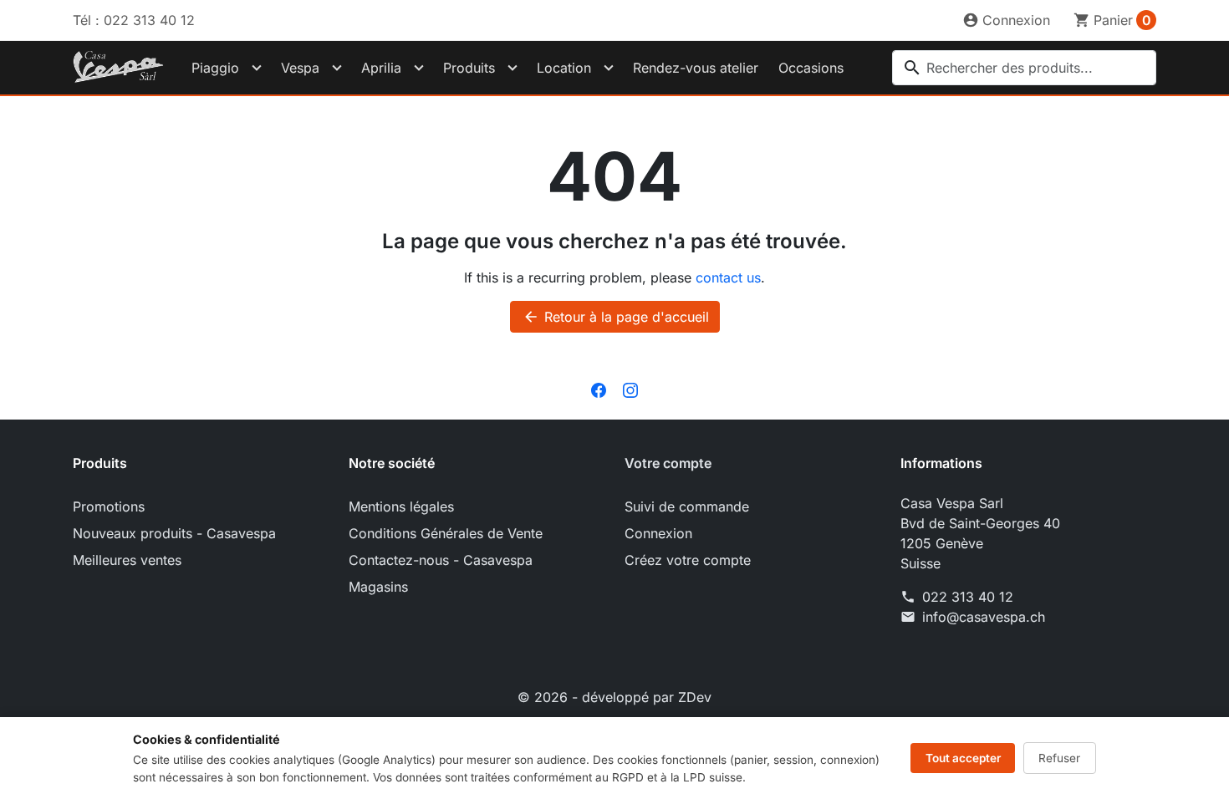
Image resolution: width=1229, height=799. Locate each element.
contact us (728, 277)
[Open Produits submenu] (512, 67)
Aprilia (381, 67)
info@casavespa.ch (983, 616)
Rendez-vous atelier (695, 67)
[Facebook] (598, 389)
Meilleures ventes (127, 560)
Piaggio (215, 67)
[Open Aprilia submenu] (419, 67)
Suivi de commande (687, 506)
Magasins (378, 586)
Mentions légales (401, 506)
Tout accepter (963, 758)
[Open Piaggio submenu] (257, 67)
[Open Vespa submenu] (337, 67)
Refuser (1059, 758)
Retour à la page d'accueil (616, 316)
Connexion (658, 533)
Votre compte (668, 463)
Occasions (811, 67)
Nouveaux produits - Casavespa (174, 533)
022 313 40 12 (967, 596)
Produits (469, 67)
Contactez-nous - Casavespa (441, 560)
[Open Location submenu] (609, 67)
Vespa (300, 67)
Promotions (109, 506)
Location (564, 67)
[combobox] (1024, 67)
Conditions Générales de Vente (446, 533)
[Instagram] (630, 389)
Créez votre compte (688, 560)
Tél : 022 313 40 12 (134, 20)
